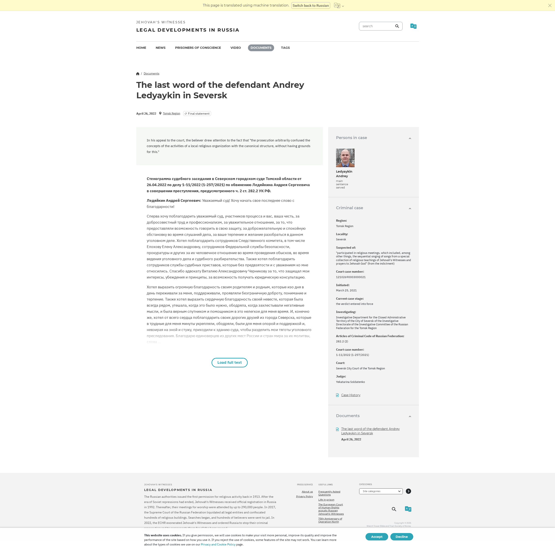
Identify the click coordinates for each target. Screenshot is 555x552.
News (161, 48)
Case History (350, 395)
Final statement (199, 113)
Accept (377, 537)
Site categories (371, 491)
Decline (402, 537)
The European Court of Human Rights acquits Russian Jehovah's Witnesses (331, 509)
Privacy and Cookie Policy (218, 544)
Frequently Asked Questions (329, 493)
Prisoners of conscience (198, 48)
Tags (285, 48)
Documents (261, 48)
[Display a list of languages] (339, 5)
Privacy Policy (304, 496)
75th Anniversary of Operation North (330, 520)
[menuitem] (141, 47)
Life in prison (326, 499)
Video (236, 48)
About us (307, 491)
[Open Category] (408, 491)
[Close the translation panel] (550, 5)
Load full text (229, 362)
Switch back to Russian (311, 5)
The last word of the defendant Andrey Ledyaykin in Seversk (370, 431)
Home (141, 48)
